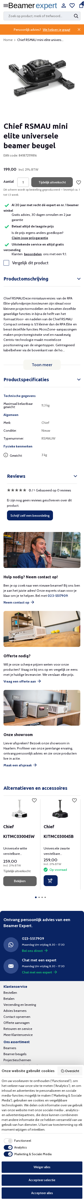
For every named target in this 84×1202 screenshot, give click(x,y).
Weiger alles (42, 1167)
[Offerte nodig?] (42, 629)
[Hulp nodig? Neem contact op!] (42, 550)
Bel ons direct (32, 951)
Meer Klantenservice (18, 1035)
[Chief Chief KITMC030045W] (19, 808)
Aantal (9, 181)
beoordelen (33, 254)
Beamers (10, 1048)
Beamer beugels (15, 1054)
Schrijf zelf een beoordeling (29, 515)
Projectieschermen (17, 1060)
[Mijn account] (63, 6)
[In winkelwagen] (51, 880)
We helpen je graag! (56, 30)
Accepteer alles (42, 1193)
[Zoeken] (76, 16)
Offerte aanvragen (17, 1023)
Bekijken (20, 881)
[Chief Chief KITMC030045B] (60, 808)
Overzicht (72, 1071)
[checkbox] (16, 1140)
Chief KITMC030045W (19, 831)
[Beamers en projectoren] (34, 6)
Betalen (9, 999)
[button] (36, 897)
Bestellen (10, 993)
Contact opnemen (17, 1017)
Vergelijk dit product (30, 262)
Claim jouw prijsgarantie (30, 238)
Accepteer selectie (42, 1180)
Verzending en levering (20, 1005)
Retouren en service (18, 1029)
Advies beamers (15, 1011)
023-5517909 (58, 596)
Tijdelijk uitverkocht (52, 182)
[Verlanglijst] (72, 6)
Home (8, 39)
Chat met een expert (37, 972)
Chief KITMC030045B (59, 831)
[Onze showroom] (42, 708)
